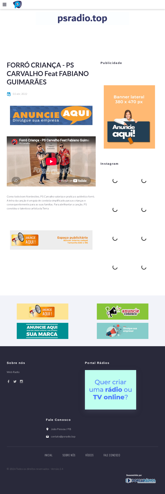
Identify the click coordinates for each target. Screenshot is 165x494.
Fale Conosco (112, 455)
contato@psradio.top (63, 436)
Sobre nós (69, 455)
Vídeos (89, 455)
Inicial (49, 455)
